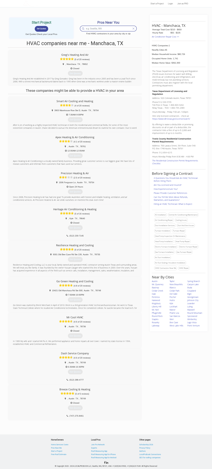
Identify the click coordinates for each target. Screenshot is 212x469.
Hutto (172, 300)
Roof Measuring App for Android (103, 458)
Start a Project (157, 3)
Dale (154, 293)
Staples (155, 319)
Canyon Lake (193, 284)
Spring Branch (193, 281)
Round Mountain (194, 313)
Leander (191, 303)
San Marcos (175, 316)
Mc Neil (155, 309)
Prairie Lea (174, 313)
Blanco (173, 287)
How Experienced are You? (166, 189)
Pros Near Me (56, 448)
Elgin (189, 293)
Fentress (156, 297)
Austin (154, 281)
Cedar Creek (157, 290)
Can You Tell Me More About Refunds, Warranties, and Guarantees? (171, 198)
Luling (190, 306)
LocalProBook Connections (150, 454)
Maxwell (191, 309)
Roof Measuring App (99, 451)
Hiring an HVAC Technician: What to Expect (173, 204)
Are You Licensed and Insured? (168, 185)
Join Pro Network (98, 445)
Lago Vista (191, 322)
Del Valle (173, 293)
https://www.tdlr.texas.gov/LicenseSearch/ (171, 118)
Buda (189, 287)
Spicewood (192, 316)
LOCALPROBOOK (39, 3)
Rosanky (155, 322)
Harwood (156, 300)
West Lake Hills (176, 325)
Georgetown (192, 297)
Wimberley (192, 319)
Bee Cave (174, 322)
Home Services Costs (59, 445)
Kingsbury (156, 303)
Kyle (171, 303)
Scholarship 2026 (146, 445)
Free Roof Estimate (58, 454)
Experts (94, 448)
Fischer (173, 297)
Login (170, 3)
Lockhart (173, 306)
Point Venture (193, 325)
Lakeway (155, 325)
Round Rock (157, 316)
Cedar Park (174, 290)
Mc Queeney (157, 284)
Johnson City (192, 300)
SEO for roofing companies (150, 458)
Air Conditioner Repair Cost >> (165, 36)
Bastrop (155, 287)
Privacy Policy (144, 448)
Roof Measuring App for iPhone (103, 454)
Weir (172, 319)
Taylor (172, 281)
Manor (172, 309)
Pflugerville (156, 313)
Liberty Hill (156, 306)
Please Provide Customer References (170, 193)
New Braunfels (176, 284)
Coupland (191, 290)
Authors (142, 451)
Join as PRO (182, 3)
